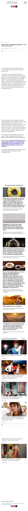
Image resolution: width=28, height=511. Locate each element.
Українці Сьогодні (12, 2)
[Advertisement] (14, 24)
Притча (15, 48)
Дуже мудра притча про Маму (12, 306)
